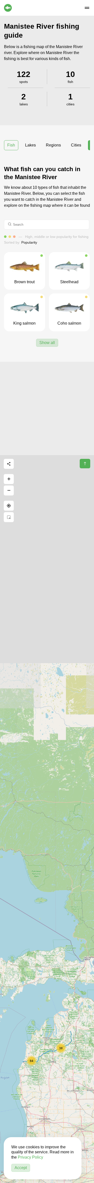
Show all (47, 343)
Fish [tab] (11, 145)
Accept (21, 1168)
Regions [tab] (53, 145)
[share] (9, 464)
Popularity (29, 242)
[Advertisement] (47, 408)
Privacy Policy (30, 1157)
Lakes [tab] (30, 145)
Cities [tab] (76, 145)
